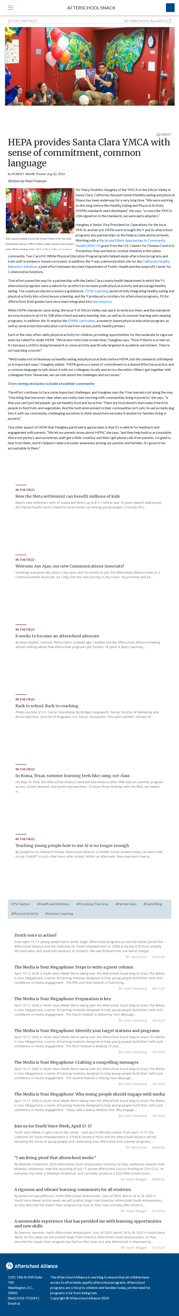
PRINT (165, 134)
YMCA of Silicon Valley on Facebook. (53, 249)
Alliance (145, 21)
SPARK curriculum (81, 320)
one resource (102, 301)
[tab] (20, 904)
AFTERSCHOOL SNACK (91, 7)
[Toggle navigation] (10, 7)
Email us (14, 1303)
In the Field (26, 21)
